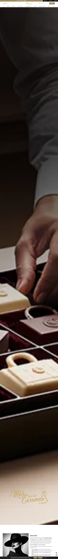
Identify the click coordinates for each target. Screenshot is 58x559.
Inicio (4, 6)
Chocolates (13, 6)
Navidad (35, 6)
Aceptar (35, 557)
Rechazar (40, 557)
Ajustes (45, 557)
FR (6, 3)
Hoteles (49, 6)
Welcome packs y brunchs (42, 6)
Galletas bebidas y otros (28, 6)
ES (3, 3)
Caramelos (8, 6)
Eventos (53, 6)
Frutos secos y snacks (20, 6)
